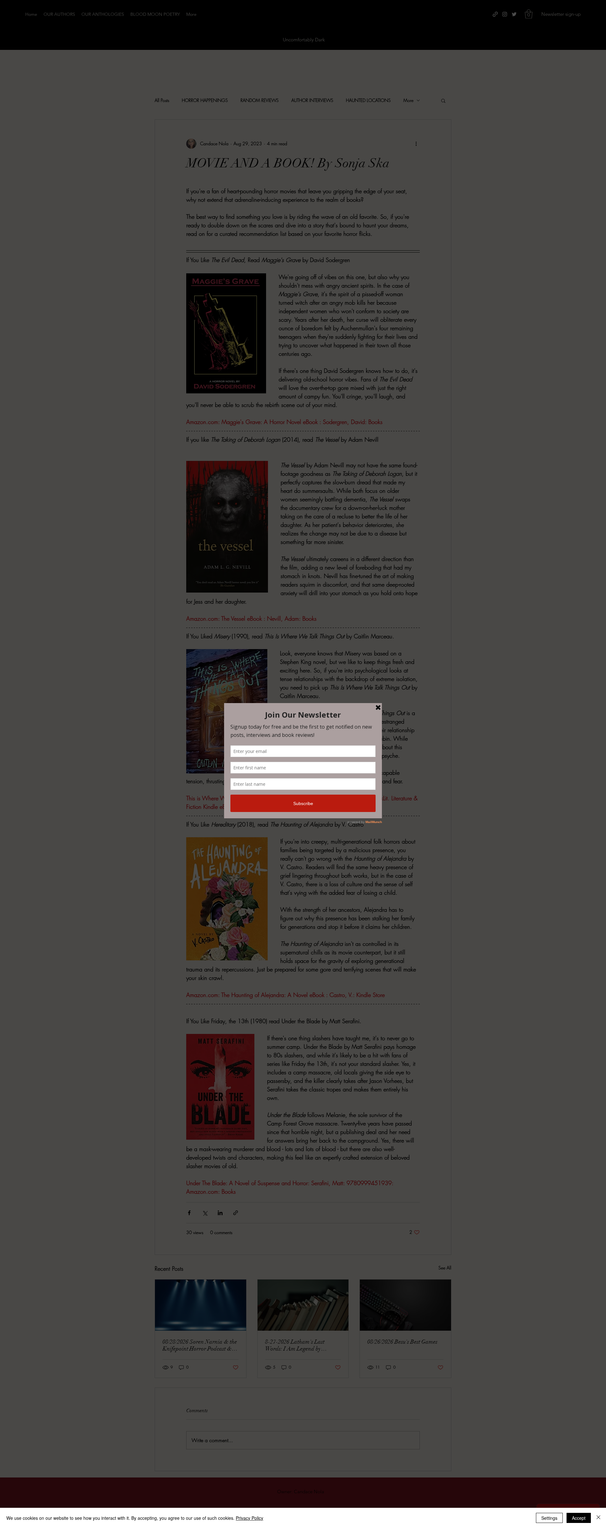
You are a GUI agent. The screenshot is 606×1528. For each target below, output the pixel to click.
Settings (549, 1518)
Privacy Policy (249, 1518)
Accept (578, 1518)
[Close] (598, 1518)
